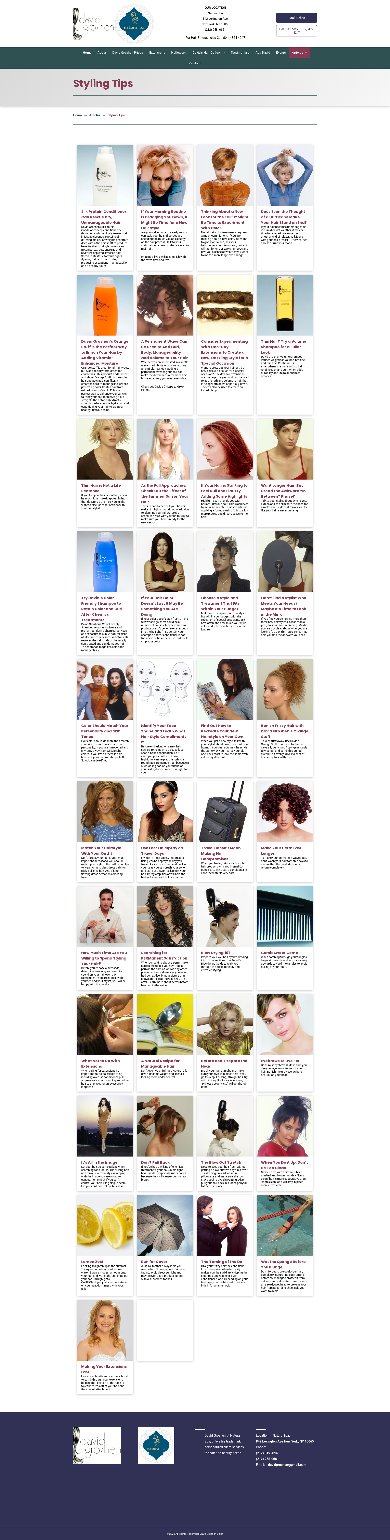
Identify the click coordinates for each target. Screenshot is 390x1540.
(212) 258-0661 (267, 1459)
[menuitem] (87, 52)
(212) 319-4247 (267, 1453)
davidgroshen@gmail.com (287, 1465)
